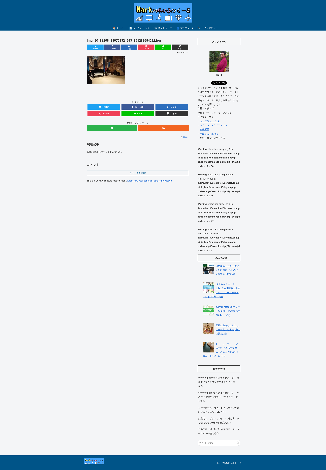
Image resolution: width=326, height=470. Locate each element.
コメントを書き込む (138, 173)
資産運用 (204, 129)
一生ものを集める (209, 133)
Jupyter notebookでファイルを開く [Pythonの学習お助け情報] (228, 311)
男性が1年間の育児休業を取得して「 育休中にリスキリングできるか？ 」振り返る (218, 382)
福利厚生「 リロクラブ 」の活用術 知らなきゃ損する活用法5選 (227, 269)
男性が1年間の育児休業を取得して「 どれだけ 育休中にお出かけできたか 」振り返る (218, 397)
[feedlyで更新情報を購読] (112, 128)
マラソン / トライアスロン (213, 125)
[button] (238, 442)
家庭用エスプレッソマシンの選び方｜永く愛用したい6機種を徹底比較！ (218, 420)
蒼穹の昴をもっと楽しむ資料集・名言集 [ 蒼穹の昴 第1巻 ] (228, 329)
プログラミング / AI (210, 121)
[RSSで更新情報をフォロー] (163, 128)
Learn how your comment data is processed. (149, 180)
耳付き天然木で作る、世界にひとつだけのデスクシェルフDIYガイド (218, 409)
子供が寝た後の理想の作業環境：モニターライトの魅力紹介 (218, 431)
